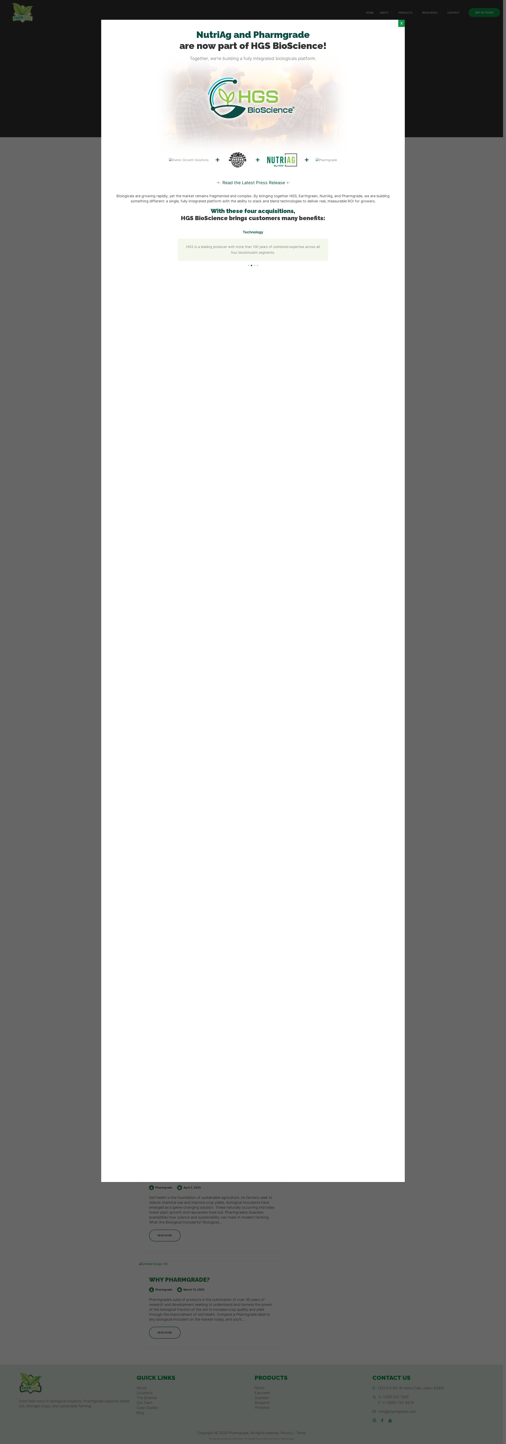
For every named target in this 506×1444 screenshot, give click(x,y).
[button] (248, 265)
